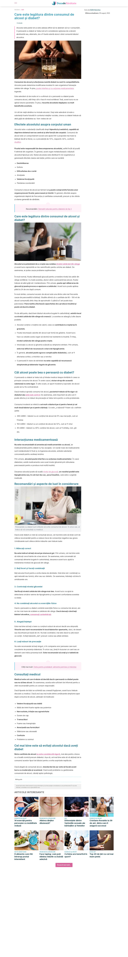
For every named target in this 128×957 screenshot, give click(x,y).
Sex (65, 818)
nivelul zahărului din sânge (68, 264)
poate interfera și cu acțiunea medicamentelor (55, 88)
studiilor (17, 142)
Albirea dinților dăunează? (47, 821)
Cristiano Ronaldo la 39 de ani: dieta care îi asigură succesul (101, 823)
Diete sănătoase (20, 852)
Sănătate (17, 9)
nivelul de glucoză (50, 472)
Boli (23, 9)
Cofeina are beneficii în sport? (75, 855)
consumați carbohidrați (40, 614)
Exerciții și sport (20, 818)
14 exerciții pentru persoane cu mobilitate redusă (25, 823)
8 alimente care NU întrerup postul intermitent (23, 856)
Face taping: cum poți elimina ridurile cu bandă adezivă (51, 856)
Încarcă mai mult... (64, 865)
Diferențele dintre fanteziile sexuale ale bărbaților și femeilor (74, 823)
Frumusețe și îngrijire (47, 818)
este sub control (33, 395)
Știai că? (93, 852)
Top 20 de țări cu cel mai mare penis (101, 855)
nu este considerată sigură (48, 754)
